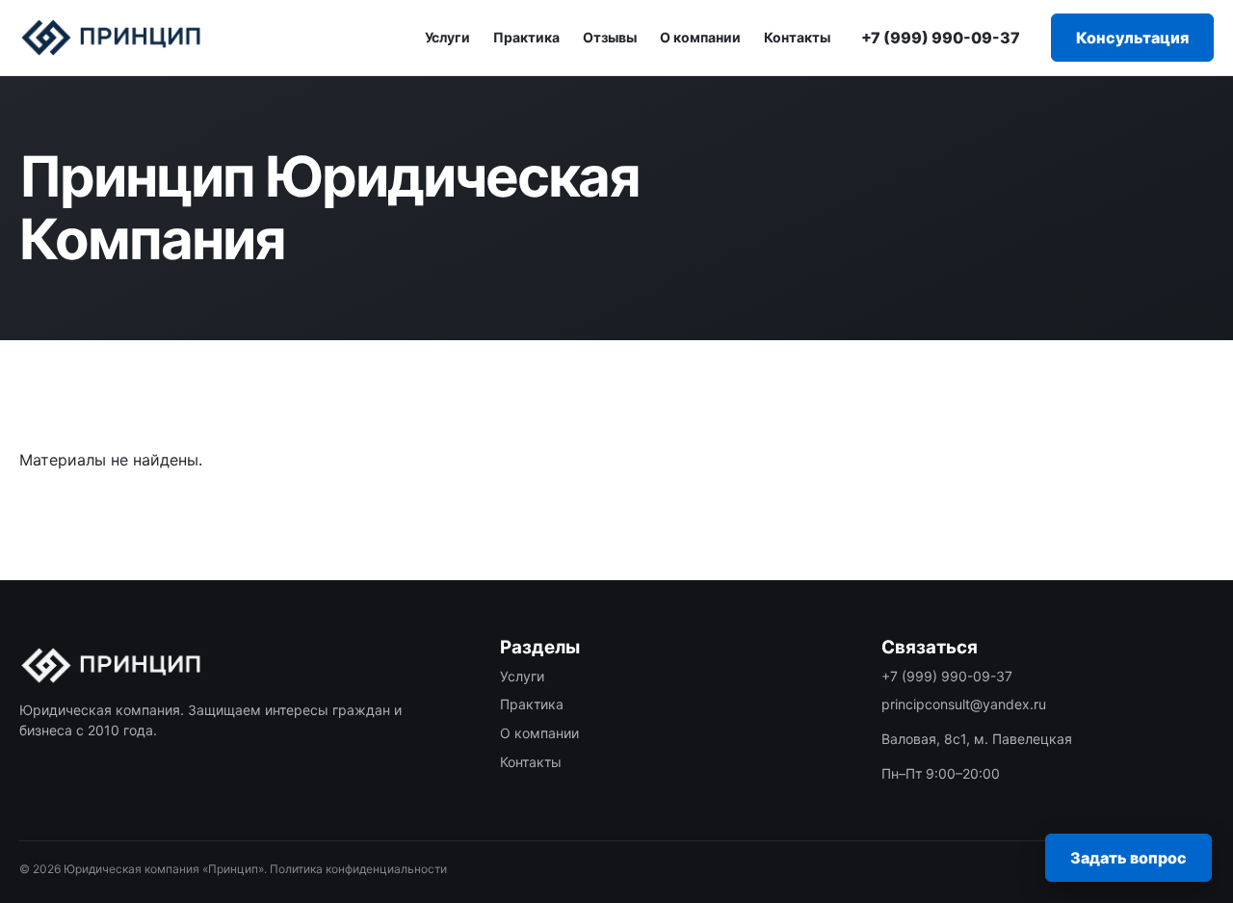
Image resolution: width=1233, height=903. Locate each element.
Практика (526, 37)
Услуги (447, 37)
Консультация (1132, 37)
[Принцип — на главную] (110, 37)
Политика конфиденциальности (358, 869)
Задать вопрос (1128, 857)
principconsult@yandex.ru (963, 704)
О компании (700, 37)
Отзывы (610, 37)
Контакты (797, 37)
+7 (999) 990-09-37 (940, 37)
